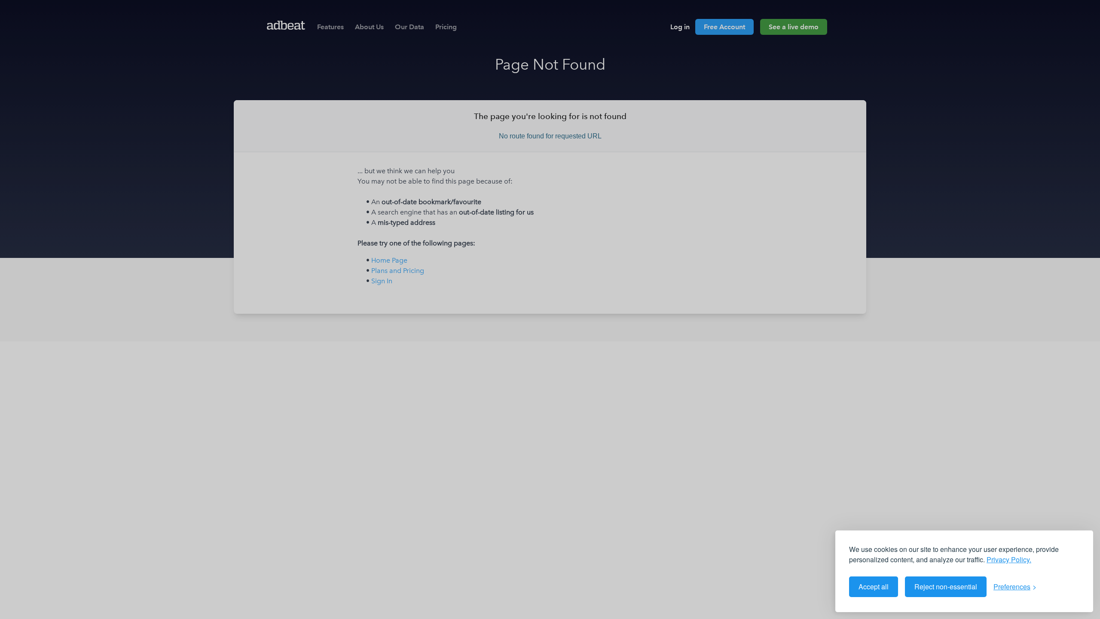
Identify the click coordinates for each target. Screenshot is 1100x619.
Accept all (874, 586)
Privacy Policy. (1009, 559)
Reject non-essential (945, 586)
